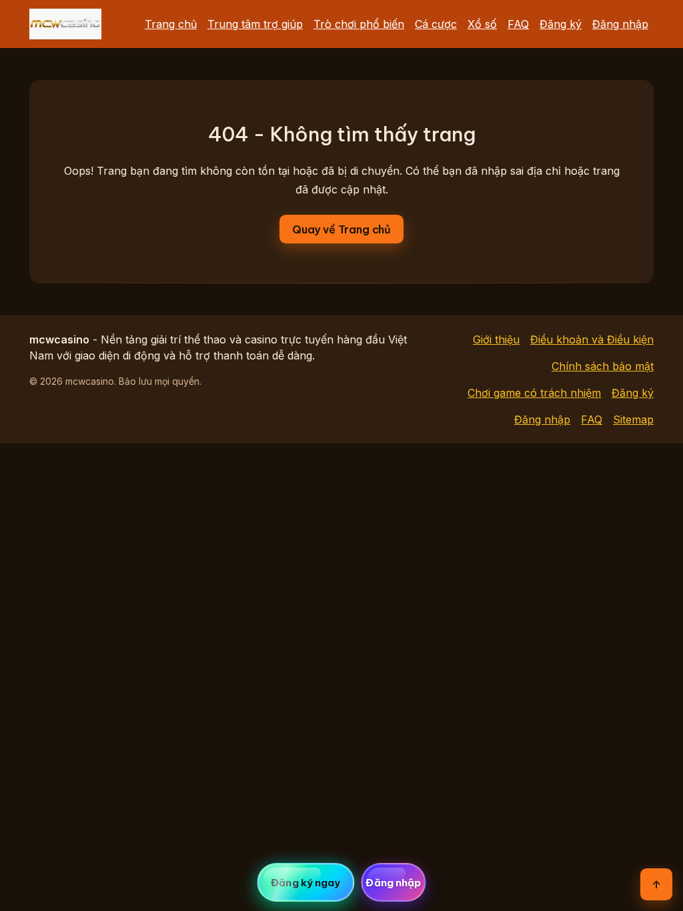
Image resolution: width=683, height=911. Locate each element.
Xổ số (482, 24)
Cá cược (436, 24)
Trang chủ (171, 24)
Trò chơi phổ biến (358, 24)
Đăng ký (561, 24)
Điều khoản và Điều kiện (592, 339)
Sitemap (633, 419)
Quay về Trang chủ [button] (341, 229)
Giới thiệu (496, 339)
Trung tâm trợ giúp (255, 24)
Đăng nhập (620, 24)
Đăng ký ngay (305, 882)
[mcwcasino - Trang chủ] (65, 24)
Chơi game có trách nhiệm (534, 392)
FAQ (518, 24)
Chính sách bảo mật (603, 366)
